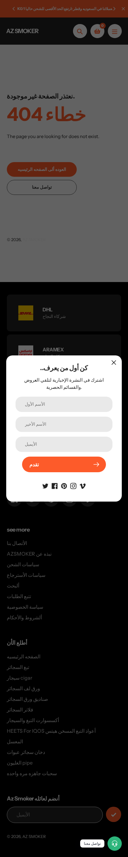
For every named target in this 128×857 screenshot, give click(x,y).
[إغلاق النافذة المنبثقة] (114, 362)
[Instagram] (73, 485)
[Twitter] (45, 485)
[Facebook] (55, 485)
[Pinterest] (64, 485)
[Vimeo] (83, 485)
